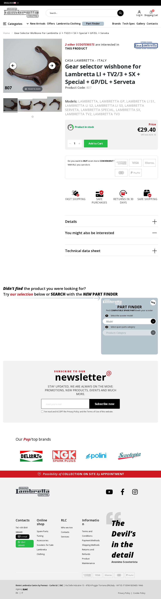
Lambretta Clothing (68, 23)
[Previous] (13, 65)
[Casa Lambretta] (146, 45)
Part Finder (93, 23)
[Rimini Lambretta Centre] (21, 13)
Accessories (42, 540)
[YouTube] (109, 491)
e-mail (24, 536)
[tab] (111, 221)
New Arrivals (37, 23)
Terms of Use (93, 411)
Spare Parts (42, 531)
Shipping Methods (91, 545)
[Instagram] (135, 491)
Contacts (152, 23)
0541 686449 (21, 544)
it (22, 593)
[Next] (52, 65)
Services (65, 536)
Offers (51, 23)
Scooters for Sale (45, 545)
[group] (31, 456)
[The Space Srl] (25, 589)
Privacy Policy (73, 411)
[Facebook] (122, 491)
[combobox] (85, 13)
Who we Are (67, 527)
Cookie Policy (139, 593)
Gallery (140, 23)
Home (6, 33)
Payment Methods (91, 540)
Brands (116, 23)
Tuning (40, 535)
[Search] (120, 13)
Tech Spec (128, 23)
